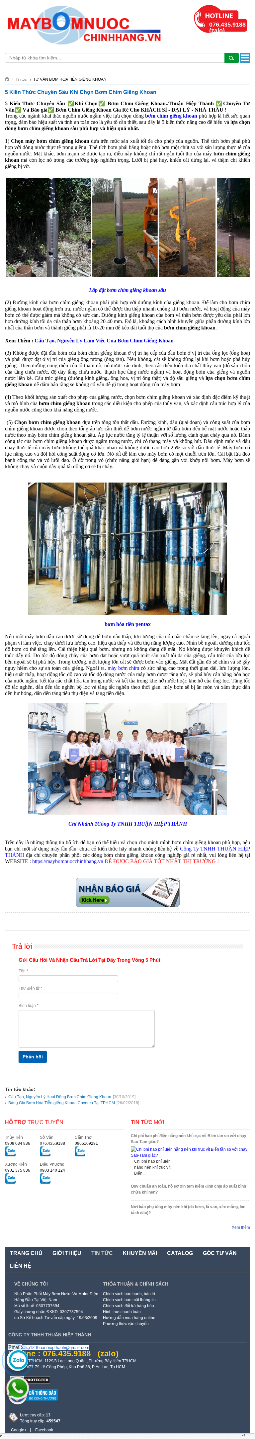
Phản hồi (33, 1056)
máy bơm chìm (123, 668)
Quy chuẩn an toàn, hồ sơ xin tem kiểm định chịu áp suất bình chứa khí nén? (188, 1189)
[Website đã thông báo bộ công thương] (33, 1403)
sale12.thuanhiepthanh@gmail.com (55, 1347)
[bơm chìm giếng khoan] (128, 906)
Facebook (44, 1430)
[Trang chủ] (9, 78)
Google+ (19, 1430)
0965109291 (86, 1143)
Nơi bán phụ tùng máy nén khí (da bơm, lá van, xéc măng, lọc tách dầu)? (188, 1210)
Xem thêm (241, 1227)
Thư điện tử (30, 988)
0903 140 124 (52, 1170)
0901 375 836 (17, 1170)
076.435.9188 (52, 1143)
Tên (23, 971)
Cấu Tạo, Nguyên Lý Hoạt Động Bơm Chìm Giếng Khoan (71, 1097)
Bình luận (29, 1005)
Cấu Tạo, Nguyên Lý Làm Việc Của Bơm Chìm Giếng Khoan (104, 340)
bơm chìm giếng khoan (171, 116)
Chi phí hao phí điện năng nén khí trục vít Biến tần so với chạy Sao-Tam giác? (188, 1138)
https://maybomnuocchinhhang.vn (67, 861)
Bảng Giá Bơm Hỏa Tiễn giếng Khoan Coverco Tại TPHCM (73, 1103)
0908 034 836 (17, 1143)
